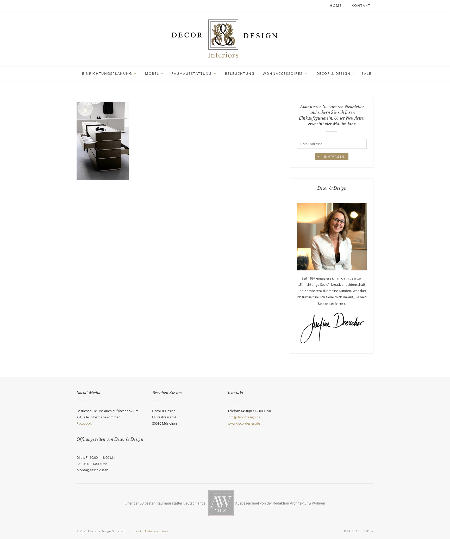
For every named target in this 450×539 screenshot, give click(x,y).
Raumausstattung (191, 73)
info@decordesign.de (244, 417)
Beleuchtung (239, 73)
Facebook (84, 423)
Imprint (136, 531)
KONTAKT (361, 5)
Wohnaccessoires (283, 73)
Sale (366, 73)
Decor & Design (333, 73)
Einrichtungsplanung (107, 73)
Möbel (152, 73)
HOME (336, 5)
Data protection (156, 531)
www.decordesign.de (244, 423)
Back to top (357, 531)
